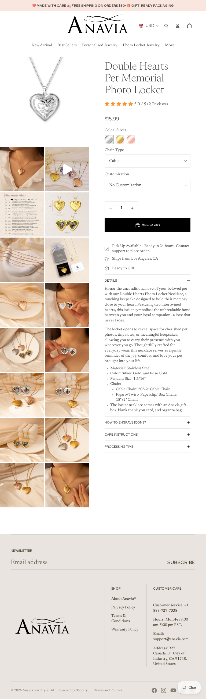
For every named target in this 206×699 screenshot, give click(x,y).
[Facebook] (154, 690)
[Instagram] (163, 690)
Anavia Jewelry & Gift (39, 690)
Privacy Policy (123, 608)
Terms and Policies (108, 690)
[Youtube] (173, 690)
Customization (117, 174)
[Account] (177, 26)
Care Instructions (121, 434)
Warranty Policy (124, 630)
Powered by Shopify (72, 690)
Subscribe (181, 562)
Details (111, 280)
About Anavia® (123, 599)
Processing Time (119, 447)
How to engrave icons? (125, 422)
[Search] (166, 26)
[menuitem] (169, 45)
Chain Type (114, 150)
